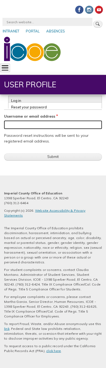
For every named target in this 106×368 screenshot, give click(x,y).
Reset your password (29, 106)
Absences (55, 31)
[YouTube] (99, 9)
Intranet (11, 31)
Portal (33, 31)
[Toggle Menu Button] (5, 68)
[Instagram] (89, 9)
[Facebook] (79, 9)
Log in (16, 100)
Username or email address (29, 116)
